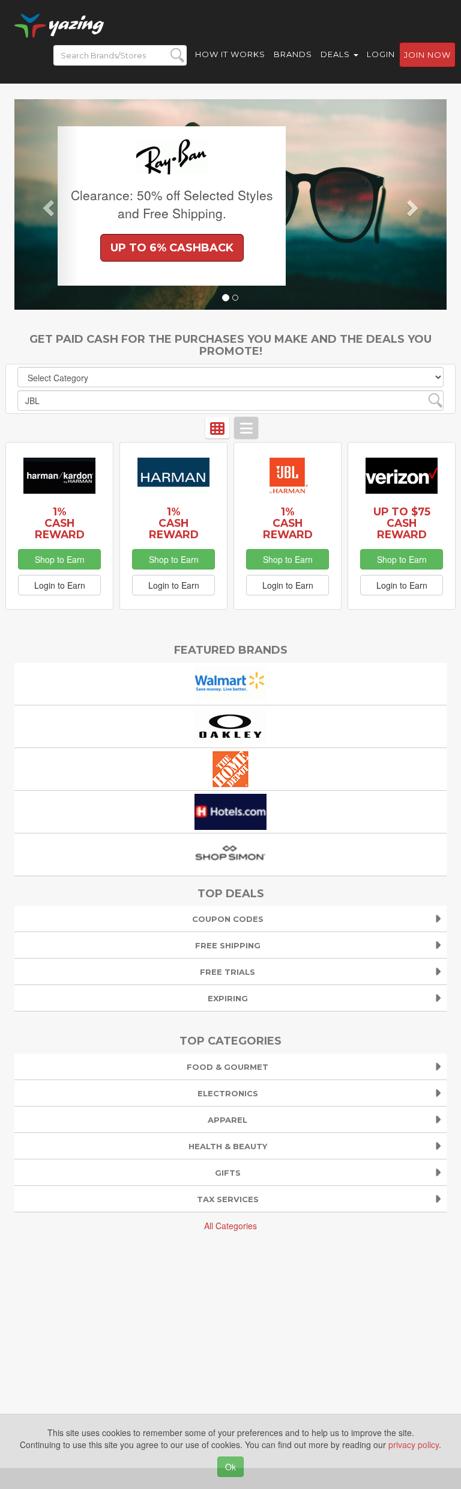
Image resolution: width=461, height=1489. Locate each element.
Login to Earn (59, 585)
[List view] (246, 427)
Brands (293, 54)
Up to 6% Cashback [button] (172, 247)
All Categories (230, 1226)
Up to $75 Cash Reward (401, 523)
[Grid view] (217, 427)
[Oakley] (230, 725)
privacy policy (413, 1444)
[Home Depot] (230, 767)
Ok (230, 1467)
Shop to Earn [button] (60, 559)
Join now (427, 55)
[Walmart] (230, 682)
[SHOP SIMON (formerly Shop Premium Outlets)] (230, 853)
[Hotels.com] (230, 810)
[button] (46, 204)
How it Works (230, 54)
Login (381, 54)
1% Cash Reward (60, 523)
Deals (336, 54)
